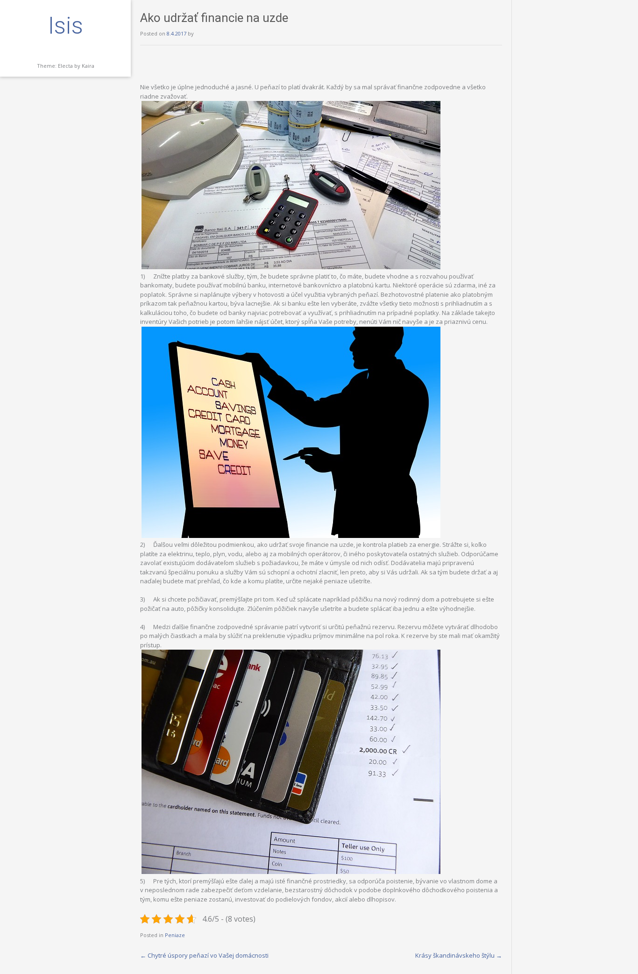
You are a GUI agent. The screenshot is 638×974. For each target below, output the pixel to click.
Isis (65, 25)
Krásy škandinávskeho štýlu (458, 955)
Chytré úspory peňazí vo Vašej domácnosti (204, 955)
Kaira (88, 65)
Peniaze (175, 934)
